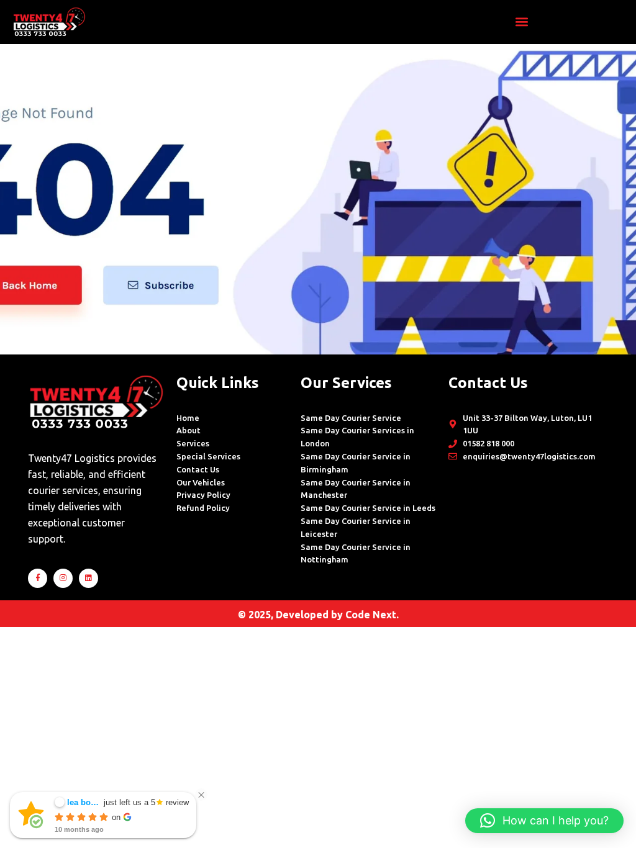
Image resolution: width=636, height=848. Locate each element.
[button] (521, 22)
